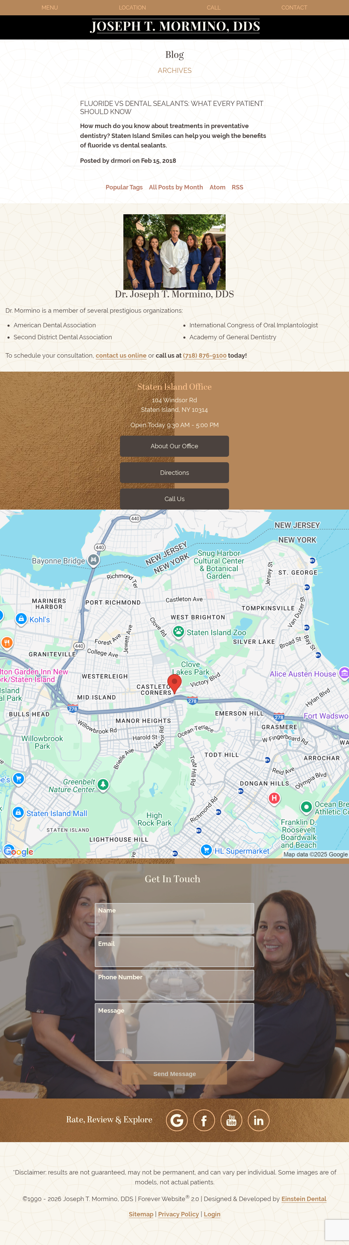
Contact (294, 8)
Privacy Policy (178, 1214)
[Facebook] (204, 1120)
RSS (237, 187)
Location (132, 8)
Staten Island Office (174, 387)
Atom (218, 187)
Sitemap (141, 1214)
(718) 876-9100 (205, 355)
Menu (50, 8)
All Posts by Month (176, 187)
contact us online (121, 355)
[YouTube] (231, 1120)
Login (212, 1214)
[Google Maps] (177, 1120)
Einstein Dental (304, 1198)
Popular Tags (124, 187)
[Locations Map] (174, 683)
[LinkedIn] (259, 1120)
